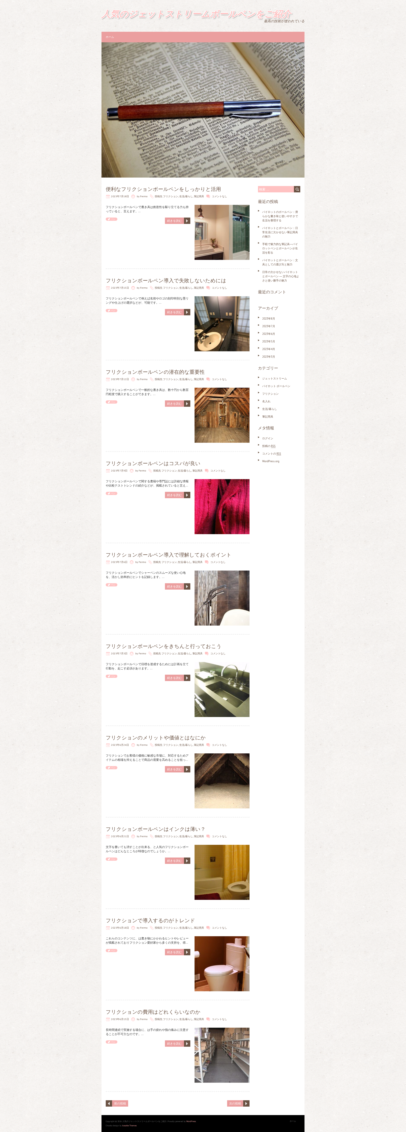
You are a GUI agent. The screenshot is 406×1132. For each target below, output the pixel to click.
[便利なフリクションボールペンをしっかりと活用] (222, 207)
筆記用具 (199, 196)
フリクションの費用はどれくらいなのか (153, 1012)
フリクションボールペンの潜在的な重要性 (155, 372)
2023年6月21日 (120, 836)
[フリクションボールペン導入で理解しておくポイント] (222, 573)
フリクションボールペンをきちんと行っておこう (164, 646)
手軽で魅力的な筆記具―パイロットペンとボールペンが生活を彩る (280, 248)
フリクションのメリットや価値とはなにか (156, 737)
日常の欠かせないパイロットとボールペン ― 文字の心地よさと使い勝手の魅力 (280, 276)
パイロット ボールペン (276, 386)
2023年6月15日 (120, 1019)
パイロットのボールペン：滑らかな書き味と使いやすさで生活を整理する (280, 216)
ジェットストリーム (274, 378)
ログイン (267, 438)
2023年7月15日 (120, 287)
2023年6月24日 (120, 744)
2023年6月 (268, 334)
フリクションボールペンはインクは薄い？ (156, 829)
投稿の (269, 446)
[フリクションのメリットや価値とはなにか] (222, 755)
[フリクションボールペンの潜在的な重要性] (222, 390)
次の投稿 (235, 1103)
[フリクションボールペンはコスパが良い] (222, 481)
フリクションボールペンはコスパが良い (153, 463)
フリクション (170, 196)
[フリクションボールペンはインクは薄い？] (222, 847)
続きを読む (174, 221)
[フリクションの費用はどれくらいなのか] (222, 1030)
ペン (113, 219)
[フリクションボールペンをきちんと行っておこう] (222, 664)
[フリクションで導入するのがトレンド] (222, 938)
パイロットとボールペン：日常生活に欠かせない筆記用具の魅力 (280, 232)
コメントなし (219, 196)
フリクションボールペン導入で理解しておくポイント (169, 555)
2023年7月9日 (119, 470)
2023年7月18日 (120, 196)
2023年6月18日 (120, 927)
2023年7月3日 (119, 653)
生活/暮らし (186, 196)
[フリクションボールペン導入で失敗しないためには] (222, 298)
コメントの (271, 453)
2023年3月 (268, 356)
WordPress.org (270, 461)
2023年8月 (268, 318)
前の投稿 (120, 1103)
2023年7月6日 (119, 562)
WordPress (191, 1121)
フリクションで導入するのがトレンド (150, 920)
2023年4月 (268, 349)
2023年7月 (268, 326)
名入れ (266, 401)
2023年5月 (268, 341)
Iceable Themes (129, 1125)
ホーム (110, 37)
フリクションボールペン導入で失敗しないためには (166, 280)
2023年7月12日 (120, 379)
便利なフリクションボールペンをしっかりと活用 (163, 189)
